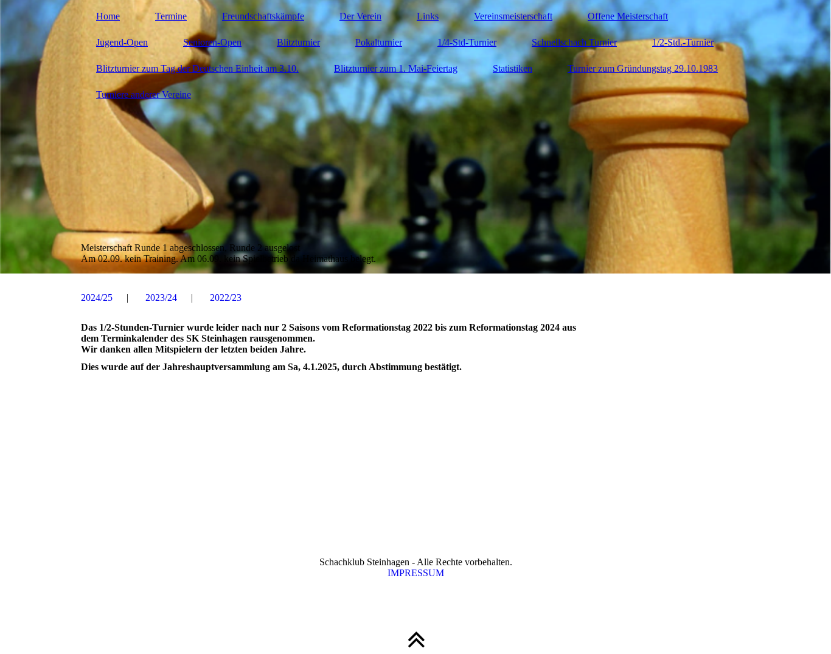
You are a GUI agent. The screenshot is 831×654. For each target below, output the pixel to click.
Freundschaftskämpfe (263, 16)
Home (108, 16)
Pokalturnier (378, 42)
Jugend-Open (122, 42)
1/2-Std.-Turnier (683, 42)
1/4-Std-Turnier (466, 42)
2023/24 (161, 297)
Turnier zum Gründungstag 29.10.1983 (643, 68)
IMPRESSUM (416, 573)
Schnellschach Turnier (574, 42)
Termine (171, 16)
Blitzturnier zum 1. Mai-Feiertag (395, 68)
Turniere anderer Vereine (143, 94)
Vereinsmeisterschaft (513, 16)
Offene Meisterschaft (628, 16)
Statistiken (512, 68)
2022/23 (226, 297)
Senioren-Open (212, 42)
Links (428, 16)
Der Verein (360, 16)
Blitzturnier (298, 42)
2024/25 (97, 297)
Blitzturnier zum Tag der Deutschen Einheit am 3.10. (197, 68)
